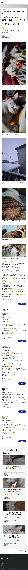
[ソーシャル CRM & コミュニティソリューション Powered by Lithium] (23, 551)
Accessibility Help (5, 556)
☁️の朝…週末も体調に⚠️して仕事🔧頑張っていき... (13, 537)
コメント (22, 303)
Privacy (2, 561)
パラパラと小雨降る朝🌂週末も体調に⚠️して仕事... (13, 468)
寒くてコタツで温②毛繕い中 (10, 258)
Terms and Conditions (6, 558)
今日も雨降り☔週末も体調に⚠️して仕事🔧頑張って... (13, 514)
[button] (23, 36)
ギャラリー (13, 39)
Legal (2, 563)
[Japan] (4, 2)
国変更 (2, 565)
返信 (22, 341)
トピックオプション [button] (23, 13)
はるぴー (9, 473)
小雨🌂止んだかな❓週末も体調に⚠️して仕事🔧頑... (13, 491)
